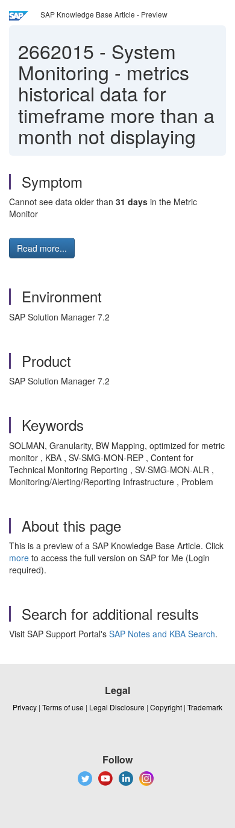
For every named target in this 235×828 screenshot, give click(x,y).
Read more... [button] (42, 248)
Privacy (25, 707)
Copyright (166, 707)
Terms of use (63, 707)
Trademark (204, 707)
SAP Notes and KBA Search (162, 634)
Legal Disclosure (117, 707)
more (19, 558)
